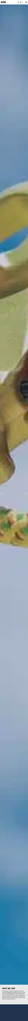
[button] (26, 2)
